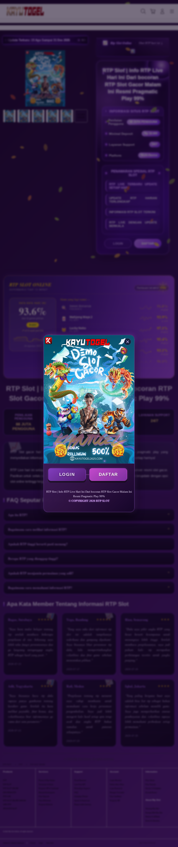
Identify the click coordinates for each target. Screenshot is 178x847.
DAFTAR (108, 474)
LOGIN (67, 474)
